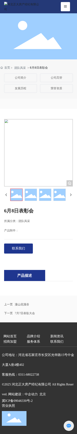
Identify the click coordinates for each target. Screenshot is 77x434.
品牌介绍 (33, 336)
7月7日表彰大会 (25, 313)
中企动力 (31, 394)
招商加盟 (10, 341)
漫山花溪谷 (22, 304)
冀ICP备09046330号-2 (17, 400)
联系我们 (56, 341)
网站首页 (10, 336)
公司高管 (56, 77)
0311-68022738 (28, 374)
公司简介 (20, 77)
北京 (42, 394)
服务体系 (33, 341)
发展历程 (20, 88)
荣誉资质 (56, 88)
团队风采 (20, 67)
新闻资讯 (56, 336)
